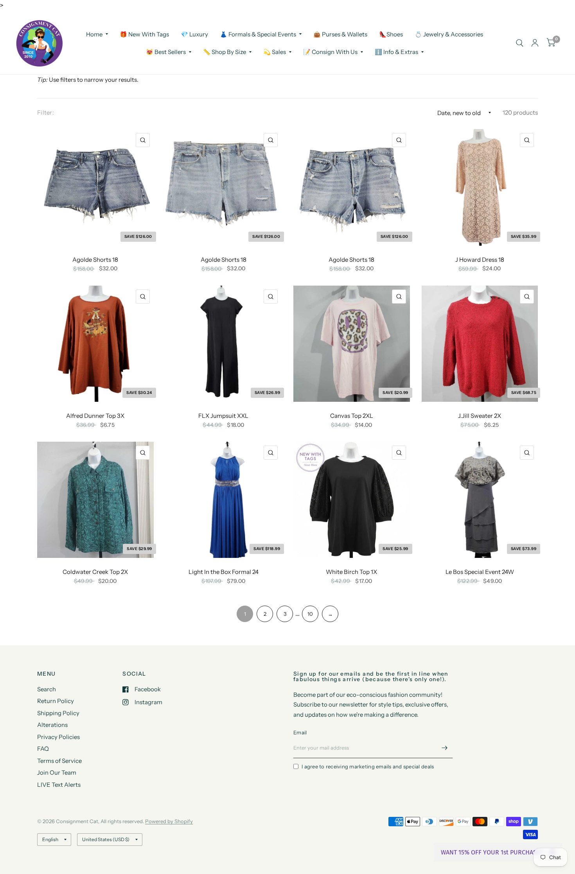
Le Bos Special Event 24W (480, 571)
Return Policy (55, 701)
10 (310, 614)
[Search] (519, 43)
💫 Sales (274, 52)
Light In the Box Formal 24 (224, 571)
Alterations (52, 724)
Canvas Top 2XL (351, 415)
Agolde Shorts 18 (95, 259)
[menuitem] (97, 34)
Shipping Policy (58, 713)
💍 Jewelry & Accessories (449, 34)
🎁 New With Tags (144, 34)
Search (46, 689)
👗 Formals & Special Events (258, 34)
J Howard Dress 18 (479, 259)
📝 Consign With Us (330, 52)
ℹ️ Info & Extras (396, 52)
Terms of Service (59, 760)
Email (300, 732)
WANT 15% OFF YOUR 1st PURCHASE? (492, 852)
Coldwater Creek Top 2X (95, 571)
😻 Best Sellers (166, 52)
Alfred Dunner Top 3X (95, 415)
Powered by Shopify (169, 821)
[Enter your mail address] (445, 748)
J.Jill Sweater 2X (479, 415)
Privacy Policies (58, 737)
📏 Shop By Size (224, 52)
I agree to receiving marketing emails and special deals (368, 766)
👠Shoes (391, 34)
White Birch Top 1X (351, 571)
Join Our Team (56, 772)
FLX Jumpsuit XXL (223, 415)
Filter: (45, 112)
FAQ (43, 748)
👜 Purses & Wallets (340, 34)
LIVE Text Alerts (59, 784)
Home (94, 34)
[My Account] (535, 43)
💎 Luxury (194, 34)
